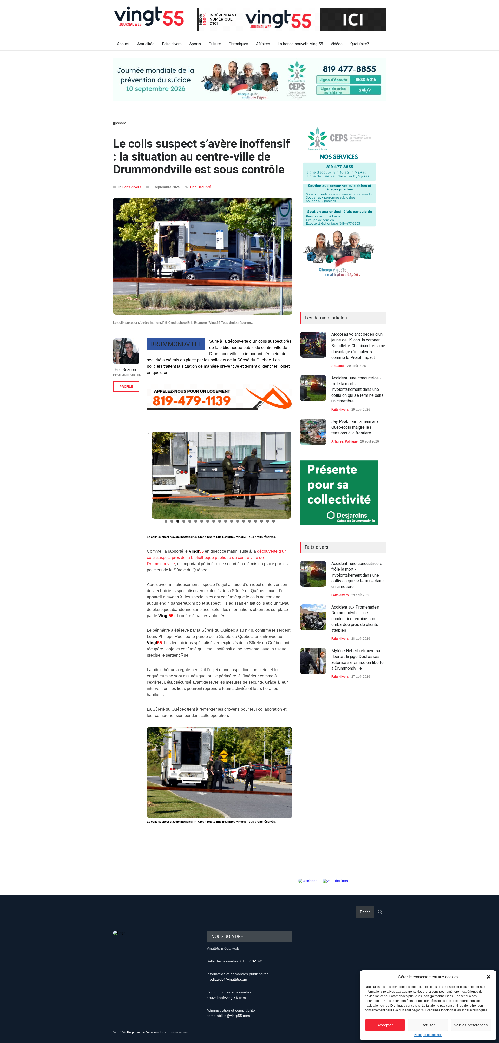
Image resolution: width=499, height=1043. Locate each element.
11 (225, 521)
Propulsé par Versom (142, 1032)
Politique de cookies (428, 1035)
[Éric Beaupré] (126, 351)
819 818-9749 (252, 961)
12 (231, 521)
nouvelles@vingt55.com (226, 998)
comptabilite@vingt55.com (228, 1016)
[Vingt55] (149, 22)
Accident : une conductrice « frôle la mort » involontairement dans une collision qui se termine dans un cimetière (357, 389)
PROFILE (126, 386)
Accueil (123, 44)
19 (273, 521)
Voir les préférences (471, 1025)
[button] (488, 976)
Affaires (263, 44)
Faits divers (172, 44)
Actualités (145, 44)
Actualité (338, 366)
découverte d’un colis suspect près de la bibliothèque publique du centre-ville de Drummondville (217, 557)
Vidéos (337, 44)
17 (261, 521)
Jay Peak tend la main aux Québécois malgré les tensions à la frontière (354, 427)
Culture (215, 44)
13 (237, 521)
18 (267, 521)
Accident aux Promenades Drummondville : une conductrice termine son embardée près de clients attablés (355, 619)
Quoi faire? (359, 44)
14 (243, 521)
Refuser (428, 1025)
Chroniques (238, 44)
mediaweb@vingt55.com (227, 980)
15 (249, 521)
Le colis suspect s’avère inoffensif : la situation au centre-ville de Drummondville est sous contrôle (201, 156)
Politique (351, 441)
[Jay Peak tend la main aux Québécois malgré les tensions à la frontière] (313, 432)
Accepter (385, 1025)
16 (255, 521)
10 (219, 521)
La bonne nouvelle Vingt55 (300, 44)
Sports (195, 44)
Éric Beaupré (200, 187)
